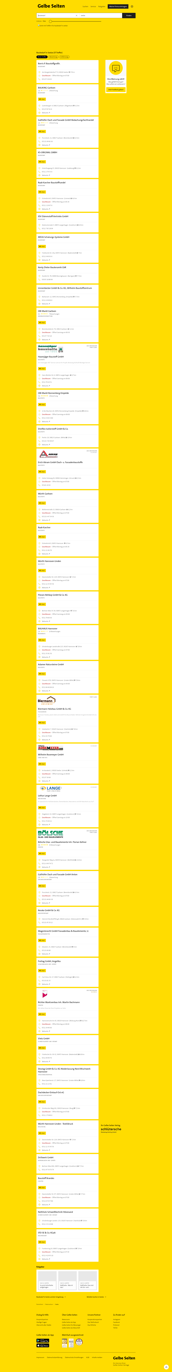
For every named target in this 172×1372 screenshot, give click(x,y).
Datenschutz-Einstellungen (74, 1357)
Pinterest (116, 1325)
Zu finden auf (119, 1315)
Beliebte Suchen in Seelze (95, 1297)
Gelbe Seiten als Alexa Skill (71, 1328)
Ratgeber (101, 6)
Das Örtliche (92, 1325)
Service (93, 6)
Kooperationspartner (95, 1319)
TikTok (115, 1328)
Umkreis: (41, 21)
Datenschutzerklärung (54, 1357)
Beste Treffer (42, 57)
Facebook (116, 1322)
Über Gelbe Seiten (69, 1315)
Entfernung (64, 57)
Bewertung (53, 57)
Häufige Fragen (41, 1322)
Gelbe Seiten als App (69, 1322)
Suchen (85, 6)
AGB (87, 1357)
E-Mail (43, 99)
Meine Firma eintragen (118, 6)
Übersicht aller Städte (43, 1325)
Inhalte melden (97, 1357)
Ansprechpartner (42, 1319)
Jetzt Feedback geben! (115, 90)
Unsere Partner (94, 1315)
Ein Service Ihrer (121, 1364)
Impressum (40, 1357)
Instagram (116, 1319)
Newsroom (66, 1319)
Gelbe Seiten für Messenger (71, 1325)
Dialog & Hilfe (42, 1315)
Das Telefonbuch (93, 1322)
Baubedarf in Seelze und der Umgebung (49, 1297)
